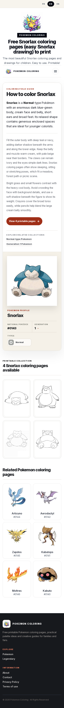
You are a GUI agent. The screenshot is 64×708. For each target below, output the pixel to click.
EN (50, 4)
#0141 (47, 555)
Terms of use (10, 686)
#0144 (16, 517)
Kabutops (47, 552)
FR (43, 4)
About (6, 672)
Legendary (9, 658)
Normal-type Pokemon (19, 239)
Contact (7, 677)
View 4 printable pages (22, 221)
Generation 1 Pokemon (19, 244)
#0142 (47, 517)
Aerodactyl (47, 513)
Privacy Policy (11, 681)
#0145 (17, 555)
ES (58, 4)
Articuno (17, 513)
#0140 (47, 594)
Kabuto (47, 590)
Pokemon (8, 654)
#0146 (16, 594)
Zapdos (16, 552)
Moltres (16, 590)
